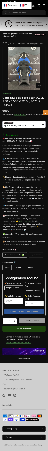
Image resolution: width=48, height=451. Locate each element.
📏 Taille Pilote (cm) (12, 296)
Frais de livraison (20, 114)
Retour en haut (24, 359)
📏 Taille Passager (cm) (33, 297)
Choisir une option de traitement (24, 311)
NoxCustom (6, 94)
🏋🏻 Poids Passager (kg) (33, 284)
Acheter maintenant (24, 329)
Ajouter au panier (32, 321)
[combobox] (24, 12)
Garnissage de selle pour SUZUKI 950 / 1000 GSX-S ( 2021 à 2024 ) (22, 44)
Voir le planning (25, 221)
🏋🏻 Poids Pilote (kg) (12, 283)
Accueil (4, 42)
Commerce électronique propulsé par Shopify (28, 445)
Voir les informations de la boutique (18, 343)
